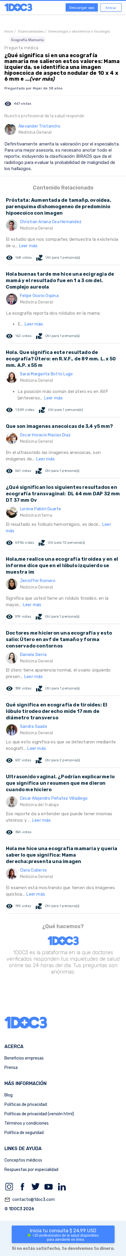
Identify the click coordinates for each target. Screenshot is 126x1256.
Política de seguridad (24, 1132)
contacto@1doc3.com (29, 1200)
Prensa (11, 1067)
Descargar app (81, 8)
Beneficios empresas (24, 1058)
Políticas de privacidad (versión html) (39, 1113)
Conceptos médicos (23, 1160)
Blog (8, 1095)
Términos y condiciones (26, 1123)
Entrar (111, 8)
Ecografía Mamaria (27, 39)
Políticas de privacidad (25, 1104)
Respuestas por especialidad (31, 1169)
